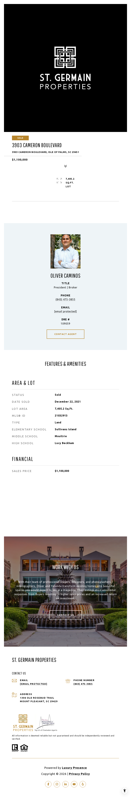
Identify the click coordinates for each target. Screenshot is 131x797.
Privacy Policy (79, 773)
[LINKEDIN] (65, 784)
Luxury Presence (74, 767)
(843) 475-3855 (65, 299)
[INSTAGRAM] (57, 784)
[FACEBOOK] (48, 784)
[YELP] (83, 784)
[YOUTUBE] (74, 784)
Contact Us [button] (65, 615)
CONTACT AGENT (65, 334)
